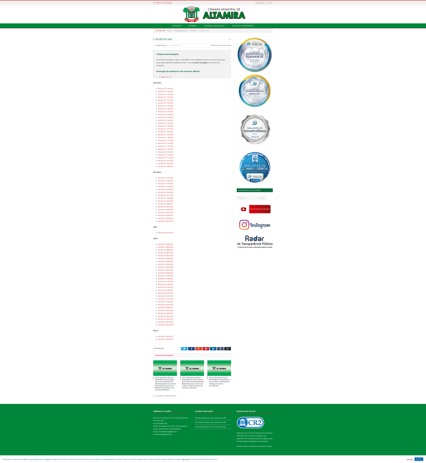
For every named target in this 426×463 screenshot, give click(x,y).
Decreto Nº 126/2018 (165, 114)
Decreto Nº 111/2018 (165, 158)
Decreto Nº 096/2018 (165, 210)
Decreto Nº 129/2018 (165, 106)
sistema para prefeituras (263, 433)
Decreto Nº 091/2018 (165, 233)
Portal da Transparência (243, 26)
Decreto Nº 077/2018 (165, 282)
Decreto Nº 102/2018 (165, 192)
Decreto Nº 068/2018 (165, 307)
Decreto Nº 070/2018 (165, 302)
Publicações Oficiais (224, 45)
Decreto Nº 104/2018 (165, 186)
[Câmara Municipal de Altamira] (213, 14)
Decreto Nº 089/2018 (165, 247)
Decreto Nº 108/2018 (165, 166)
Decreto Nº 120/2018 (165, 132)
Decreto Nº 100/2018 (165, 198)
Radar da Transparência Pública (261, 446)
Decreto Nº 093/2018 (165, 218)
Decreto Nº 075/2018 (165, 287)
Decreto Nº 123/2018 (165, 123)
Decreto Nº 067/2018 (165, 310)
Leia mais (185, 459)
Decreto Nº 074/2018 (165, 290)
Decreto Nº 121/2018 (165, 129)
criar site (250, 433)
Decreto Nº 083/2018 (165, 264)
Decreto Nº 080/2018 (165, 273)
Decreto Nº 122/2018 (165, 126)
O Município (177, 26)
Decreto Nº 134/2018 (165, 91)
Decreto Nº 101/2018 (165, 195)
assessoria (252, 436)
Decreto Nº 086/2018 (165, 256)
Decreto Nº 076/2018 (165, 284)
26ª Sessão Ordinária (202, 427)
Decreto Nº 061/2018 (165, 336)
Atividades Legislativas (214, 26)
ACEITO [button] (419, 459)
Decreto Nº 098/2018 (165, 204)
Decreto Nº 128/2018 (165, 109)
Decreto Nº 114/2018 (165, 149)
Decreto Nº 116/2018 (165, 143)
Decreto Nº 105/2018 (165, 184)
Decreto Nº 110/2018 (165, 161)
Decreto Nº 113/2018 (165, 152)
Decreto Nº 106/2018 (165, 181)
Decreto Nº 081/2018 (165, 270)
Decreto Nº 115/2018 (165, 146)
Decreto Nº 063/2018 (165, 322)
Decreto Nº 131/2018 (165, 100)
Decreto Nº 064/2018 (165, 319)
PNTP (246, 446)
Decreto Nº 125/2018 (165, 117)
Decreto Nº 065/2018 (165, 316)
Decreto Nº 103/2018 (165, 189)
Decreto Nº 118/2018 (165, 137)
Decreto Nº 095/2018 (165, 212)
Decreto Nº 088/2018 (165, 250)
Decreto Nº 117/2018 (165, 140)
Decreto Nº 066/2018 (165, 313)
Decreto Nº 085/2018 (165, 258)
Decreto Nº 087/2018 (165, 253)
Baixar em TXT (166, 77)
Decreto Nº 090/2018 (165, 244)
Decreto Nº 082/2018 (165, 267)
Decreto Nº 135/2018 (165, 88)
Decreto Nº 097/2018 (165, 207)
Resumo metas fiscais (202, 418)
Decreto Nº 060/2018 (165, 339)
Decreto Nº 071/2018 (165, 299)
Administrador (161, 45)
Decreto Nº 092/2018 (165, 221)
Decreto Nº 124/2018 (165, 120)
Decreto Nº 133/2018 (165, 94)
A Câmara (192, 26)
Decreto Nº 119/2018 (165, 135)
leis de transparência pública (246, 441)
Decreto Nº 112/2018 (165, 155)
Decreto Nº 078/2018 (165, 279)
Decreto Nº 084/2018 (165, 261)
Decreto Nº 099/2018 (165, 201)
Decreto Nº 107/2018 (165, 178)
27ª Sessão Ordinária (185, 3)
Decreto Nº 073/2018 (165, 293)
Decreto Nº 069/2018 (165, 305)
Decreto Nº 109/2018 (165, 163)
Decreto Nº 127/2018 (165, 112)
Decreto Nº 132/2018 (165, 97)
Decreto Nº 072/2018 (165, 296)
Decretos (214, 45)
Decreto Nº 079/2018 (165, 276)
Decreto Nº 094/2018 (165, 215)
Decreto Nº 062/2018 (165, 325)
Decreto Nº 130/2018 (165, 103)
